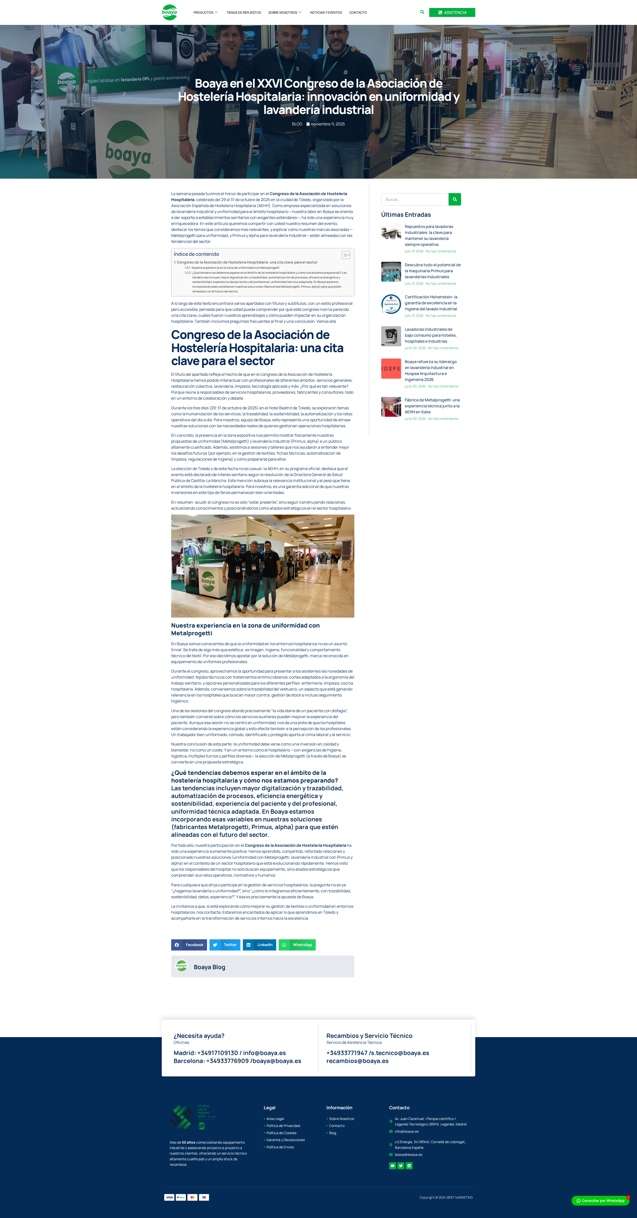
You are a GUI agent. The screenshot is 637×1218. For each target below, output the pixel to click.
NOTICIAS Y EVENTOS (326, 12)
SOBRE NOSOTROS (282, 12)
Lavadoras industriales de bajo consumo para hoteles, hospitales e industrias (431, 335)
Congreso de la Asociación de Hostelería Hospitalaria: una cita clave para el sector (247, 262)
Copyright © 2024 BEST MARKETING (446, 1197)
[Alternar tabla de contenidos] (343, 255)
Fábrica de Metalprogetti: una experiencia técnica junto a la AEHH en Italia (432, 406)
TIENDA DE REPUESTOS (243, 12)
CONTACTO (358, 12)
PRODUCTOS (203, 12)
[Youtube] (392, 1165)
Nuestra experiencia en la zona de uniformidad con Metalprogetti (235, 268)
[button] (422, 12)
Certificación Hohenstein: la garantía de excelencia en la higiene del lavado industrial (431, 303)
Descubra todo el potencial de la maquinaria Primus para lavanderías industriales (433, 270)
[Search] (455, 199)
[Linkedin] (409, 1165)
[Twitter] (400, 1165)
